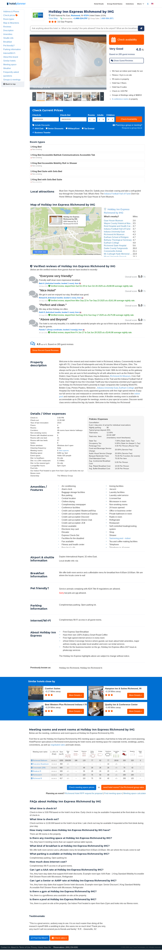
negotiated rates (57, 745)
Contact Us (5, 947)
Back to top (10, 84)
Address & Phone (11, 11)
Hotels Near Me (44, 947)
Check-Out (65, 115)
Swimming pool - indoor (120, 538)
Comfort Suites (52, 688)
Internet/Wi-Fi (9, 53)
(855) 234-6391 (71, 947)
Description (8, 30)
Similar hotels (9, 61)
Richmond (75, 15)
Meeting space (9, 64)
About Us (15, 947)
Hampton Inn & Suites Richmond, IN (123, 688)
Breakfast (7, 42)
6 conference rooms (120, 99)
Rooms (91, 115)
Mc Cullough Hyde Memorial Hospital (120, 254)
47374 (86, 15)
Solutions (130, 4)
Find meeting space (113, 793)
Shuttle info (8, 38)
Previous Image (38, 62)
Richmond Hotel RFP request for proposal (84, 793)
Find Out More (40, 938)
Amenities (7, 34)
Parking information (12, 49)
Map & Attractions (11, 23)
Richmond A (37, 775)
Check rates (59, 938)
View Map (53, 18)
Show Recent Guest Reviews (45, 350)
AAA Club (39, 128)
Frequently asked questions (11, 74)
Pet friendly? (9, 45)
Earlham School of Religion (116, 237)
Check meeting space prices (81, 787)
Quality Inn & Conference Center (121, 704)
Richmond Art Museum (114, 234)
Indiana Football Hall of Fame (117, 193)
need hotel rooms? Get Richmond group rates (123, 787)
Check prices (9, 15)
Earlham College (111, 243)
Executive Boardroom (40, 764)
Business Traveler (42, 132)
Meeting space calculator (134, 793)
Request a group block (132, 128)
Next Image (98, 62)
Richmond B (37, 778)
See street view (40, 252)
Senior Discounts (55, 128)
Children (110, 115)
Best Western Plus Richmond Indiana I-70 (66, 704)
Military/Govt (73, 128)
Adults (100, 115)
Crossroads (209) (38, 768)
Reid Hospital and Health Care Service (121, 226)
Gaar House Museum (113, 220)
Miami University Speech (115, 256)
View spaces (64, 450)
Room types (8, 19)
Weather (7, 68)
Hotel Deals (99, 4)
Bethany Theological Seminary (118, 240)
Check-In (36, 115)
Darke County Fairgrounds (116, 248)
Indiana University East (114, 231)
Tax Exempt (89, 128)
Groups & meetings (12, 79)
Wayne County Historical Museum (119, 223)
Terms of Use (24, 947)
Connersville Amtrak (113, 251)
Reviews (7, 26)
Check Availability (129, 119)
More (139, 4)
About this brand (10, 57)
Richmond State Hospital (115, 245)
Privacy (34, 947)
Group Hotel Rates (114, 4)
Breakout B (36, 771)
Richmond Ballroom (39, 760)
